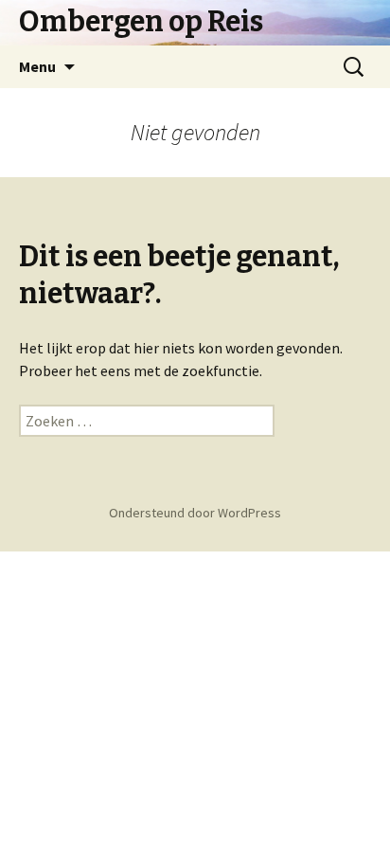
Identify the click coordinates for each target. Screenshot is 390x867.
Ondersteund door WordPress (195, 512)
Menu (37, 66)
